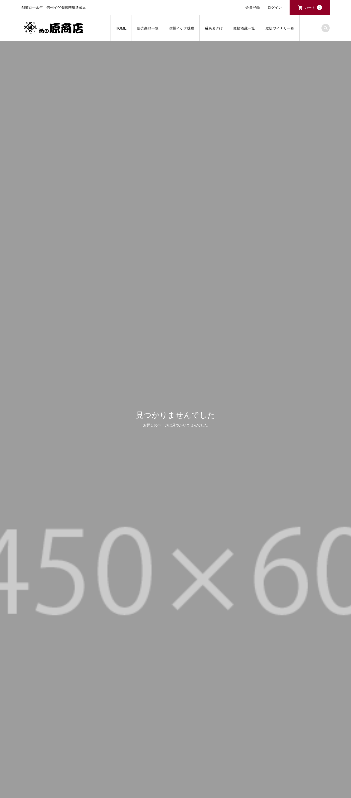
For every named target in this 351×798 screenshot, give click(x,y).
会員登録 (252, 7)
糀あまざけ (214, 28)
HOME (121, 28)
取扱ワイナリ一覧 (279, 28)
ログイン (274, 7)
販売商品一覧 (148, 28)
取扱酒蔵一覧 (244, 28)
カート (312, 7)
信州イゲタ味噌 (181, 28)
